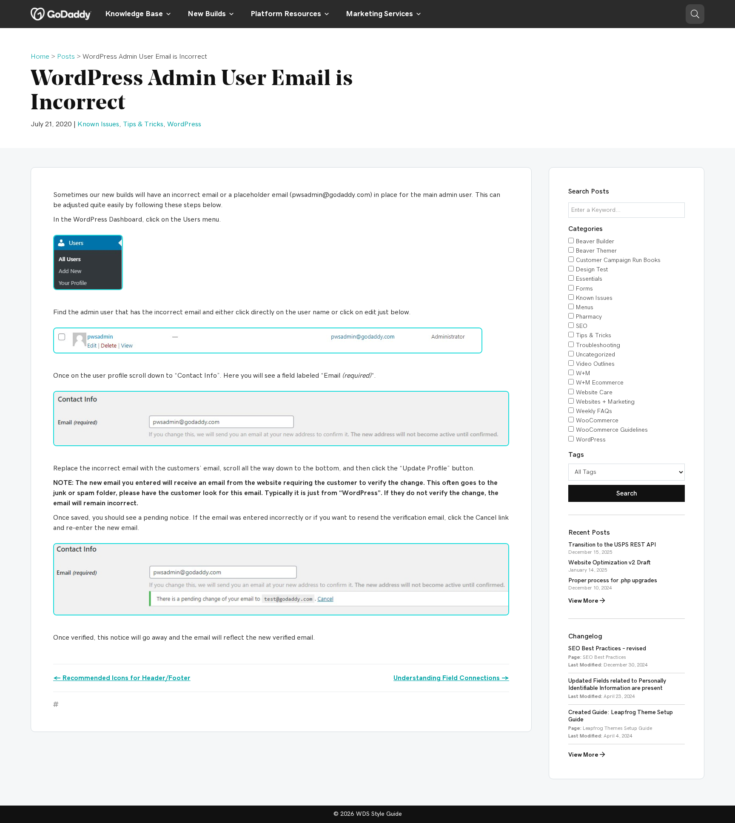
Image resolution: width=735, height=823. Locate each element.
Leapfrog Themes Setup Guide (617, 728)
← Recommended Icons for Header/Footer (122, 678)
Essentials (589, 279)
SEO (581, 326)
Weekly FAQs (594, 411)
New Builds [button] (207, 14)
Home (40, 56)
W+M (583, 373)
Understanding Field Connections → (451, 678)
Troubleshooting (598, 345)
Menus (584, 307)
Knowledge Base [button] (134, 14)
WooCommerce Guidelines (612, 430)
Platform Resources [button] (286, 14)
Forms (584, 289)
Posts (66, 56)
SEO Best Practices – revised (607, 649)
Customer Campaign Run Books (618, 260)
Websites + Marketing (605, 402)
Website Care (594, 393)
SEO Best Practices (604, 657)
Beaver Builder (595, 242)
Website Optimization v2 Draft (609, 563)
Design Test (592, 270)
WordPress (184, 124)
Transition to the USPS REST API (612, 545)
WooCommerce (597, 421)
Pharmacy (589, 317)
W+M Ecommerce (600, 383)
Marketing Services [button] (379, 14)
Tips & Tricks (143, 124)
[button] (695, 14)
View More (584, 601)
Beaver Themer (596, 251)
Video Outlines (595, 364)
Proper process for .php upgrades (612, 581)
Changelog (585, 636)
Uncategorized (595, 355)
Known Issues (98, 124)
